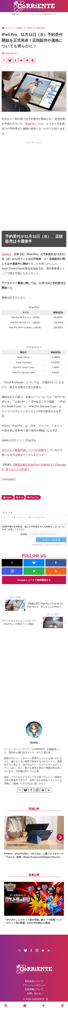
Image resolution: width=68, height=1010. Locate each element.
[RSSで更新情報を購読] (55, 571)
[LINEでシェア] (27, 60)
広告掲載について (34, 989)
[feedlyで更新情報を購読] (33, 571)
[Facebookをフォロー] (55, 562)
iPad (20, 497)
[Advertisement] (34, 180)
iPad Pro (30, 123)
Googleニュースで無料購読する (34, 580)
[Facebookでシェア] (15, 60)
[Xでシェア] (4, 60)
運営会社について (34, 981)
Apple (5, 254)
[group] (34, 837)
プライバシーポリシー (34, 985)
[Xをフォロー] (12, 562)
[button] (33, 60)
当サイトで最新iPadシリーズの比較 (23, 450)
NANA (34, 742)
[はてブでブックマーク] (21, 60)
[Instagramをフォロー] (12, 571)
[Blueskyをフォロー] (33, 562)
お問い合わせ (34, 993)
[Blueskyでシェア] (9, 60)
